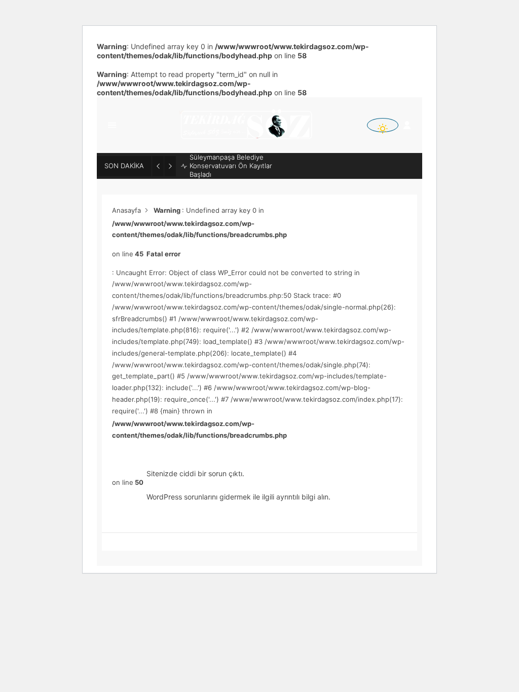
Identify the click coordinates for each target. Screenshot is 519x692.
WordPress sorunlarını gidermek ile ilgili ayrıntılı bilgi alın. (238, 496)
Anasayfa (126, 210)
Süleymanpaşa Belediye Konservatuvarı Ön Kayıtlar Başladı (231, 165)
